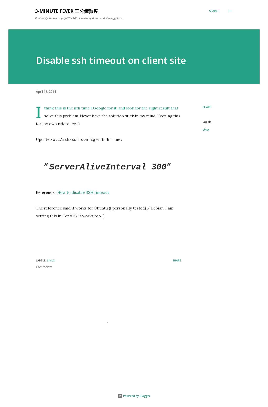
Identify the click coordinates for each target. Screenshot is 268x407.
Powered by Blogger (136, 396)
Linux (206, 129)
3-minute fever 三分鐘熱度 (66, 11)
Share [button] (207, 107)
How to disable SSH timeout (83, 192)
